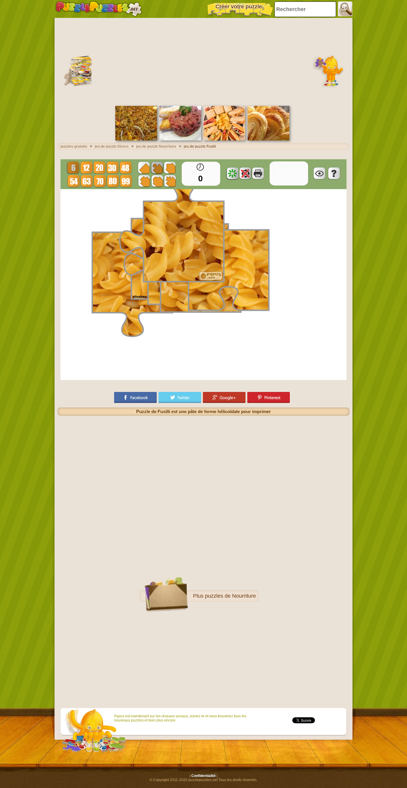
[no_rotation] (245, 173)
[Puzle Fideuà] (136, 139)
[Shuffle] (232, 173)
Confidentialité (203, 776)
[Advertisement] (203, 61)
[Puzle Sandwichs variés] (224, 139)
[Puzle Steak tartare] (180, 139)
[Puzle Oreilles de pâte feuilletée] (268, 139)
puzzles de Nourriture (230, 596)
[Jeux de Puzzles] (99, 9)
